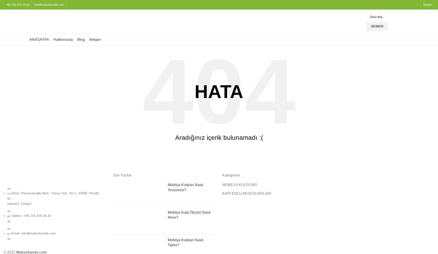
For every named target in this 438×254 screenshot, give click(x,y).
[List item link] (54, 216)
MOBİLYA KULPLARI (239, 185)
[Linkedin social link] (416, 5)
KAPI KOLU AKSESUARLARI (246, 193)
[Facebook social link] (405, 5)
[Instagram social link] (410, 5)
